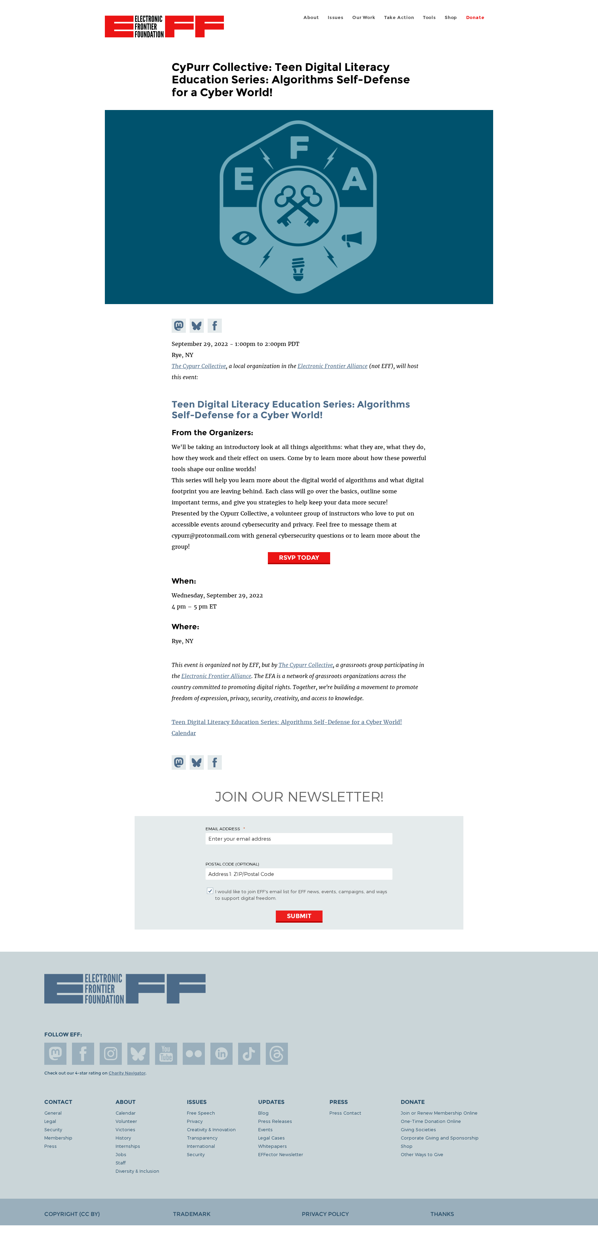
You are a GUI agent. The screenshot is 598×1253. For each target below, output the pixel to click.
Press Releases (275, 1121)
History (123, 1137)
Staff (121, 1162)
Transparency (202, 1137)
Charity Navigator (127, 1073)
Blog (263, 1112)
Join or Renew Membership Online (439, 1112)
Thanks (442, 1214)
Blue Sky (138, 1054)
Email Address (223, 828)
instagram (111, 1054)
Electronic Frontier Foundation (164, 30)
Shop (451, 17)
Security (53, 1129)
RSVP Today (299, 557)
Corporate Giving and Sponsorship (440, 1137)
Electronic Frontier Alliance (333, 366)
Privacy (194, 1121)
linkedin (221, 1054)
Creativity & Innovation (211, 1129)
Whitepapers (272, 1146)
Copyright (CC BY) (72, 1214)
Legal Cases (271, 1137)
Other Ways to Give (422, 1154)
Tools (429, 17)
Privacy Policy (325, 1214)
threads (277, 1054)
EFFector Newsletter (280, 1154)
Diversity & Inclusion (137, 1170)
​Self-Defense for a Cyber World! (247, 415)
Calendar (184, 733)
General (53, 1112)
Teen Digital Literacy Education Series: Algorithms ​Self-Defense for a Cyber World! (287, 722)
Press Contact (345, 1112)
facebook (83, 1054)
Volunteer (126, 1121)
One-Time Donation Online (431, 1121)
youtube (166, 1054)
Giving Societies (418, 1129)
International (201, 1146)
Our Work (363, 17)
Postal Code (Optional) (232, 863)
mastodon (55, 1054)
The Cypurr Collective (199, 366)
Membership (58, 1137)
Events (265, 1129)
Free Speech (201, 1112)
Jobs (121, 1154)
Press (50, 1146)
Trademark (191, 1214)
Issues (336, 17)
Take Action (399, 17)
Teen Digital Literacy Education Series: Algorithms (291, 404)
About (311, 17)
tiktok (249, 1054)
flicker (194, 1054)
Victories (125, 1129)
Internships (128, 1146)
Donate (475, 17)
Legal (50, 1121)
